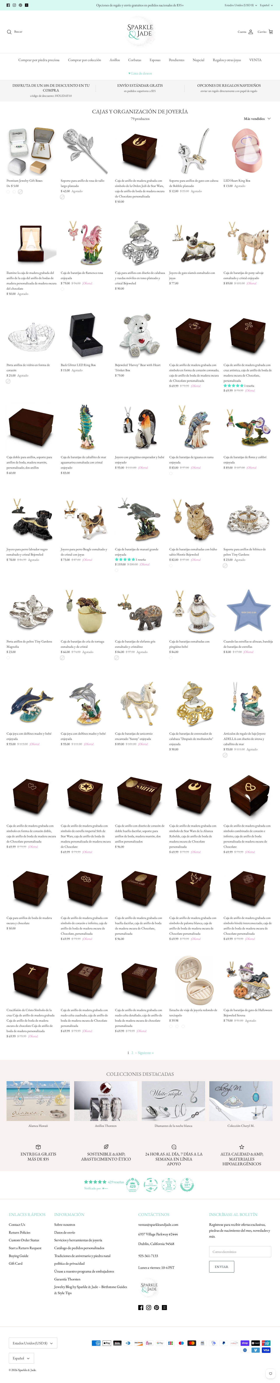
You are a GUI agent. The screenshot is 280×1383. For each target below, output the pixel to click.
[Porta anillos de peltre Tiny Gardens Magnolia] (31, 612)
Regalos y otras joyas (227, 59)
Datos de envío (64, 1232)
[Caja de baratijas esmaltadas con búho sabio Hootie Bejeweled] (194, 519)
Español (264, 5)
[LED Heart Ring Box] (248, 151)
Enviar (222, 1267)
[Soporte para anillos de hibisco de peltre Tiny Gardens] (248, 519)
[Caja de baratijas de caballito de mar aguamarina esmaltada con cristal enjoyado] (86, 427)
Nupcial (198, 59)
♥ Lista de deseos (140, 73)
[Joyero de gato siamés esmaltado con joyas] (194, 243)
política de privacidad (69, 1263)
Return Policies (19, 1232)
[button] (234, 385)
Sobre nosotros (64, 1224)
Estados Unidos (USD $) (239, 5)
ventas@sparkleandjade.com (158, 1224)
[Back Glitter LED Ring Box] (86, 335)
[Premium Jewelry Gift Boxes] (31, 151)
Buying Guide (18, 1255)
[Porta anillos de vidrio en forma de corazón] (31, 335)
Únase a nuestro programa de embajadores (84, 1271)
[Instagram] (14, 5)
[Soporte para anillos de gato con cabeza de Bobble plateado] (194, 151)
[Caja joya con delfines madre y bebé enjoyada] (31, 704)
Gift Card (16, 1263)
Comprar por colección (84, 59)
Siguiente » (146, 1052)
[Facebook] (8, 5)
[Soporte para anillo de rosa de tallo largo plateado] (86, 151)
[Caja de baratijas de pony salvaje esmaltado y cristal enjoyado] (248, 243)
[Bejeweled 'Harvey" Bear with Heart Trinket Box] (140, 335)
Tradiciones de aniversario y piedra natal (82, 1255)
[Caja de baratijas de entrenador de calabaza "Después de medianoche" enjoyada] (194, 704)
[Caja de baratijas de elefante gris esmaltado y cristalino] (140, 612)
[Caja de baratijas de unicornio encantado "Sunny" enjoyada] (140, 704)
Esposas (155, 59)
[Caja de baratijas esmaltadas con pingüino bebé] (194, 612)
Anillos (115, 59)
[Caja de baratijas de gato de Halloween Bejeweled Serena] (248, 980)
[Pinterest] (20, 5)
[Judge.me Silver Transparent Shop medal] (151, 1185)
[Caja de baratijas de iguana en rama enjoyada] (194, 427)
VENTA (255, 59)
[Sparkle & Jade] (140, 32)
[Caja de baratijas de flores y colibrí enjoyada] (248, 427)
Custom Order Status (24, 1240)
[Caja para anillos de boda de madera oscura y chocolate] (31, 888)
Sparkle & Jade (27, 1370)
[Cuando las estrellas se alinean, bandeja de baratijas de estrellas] (248, 612)
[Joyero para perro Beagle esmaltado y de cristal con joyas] (86, 519)
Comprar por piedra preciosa (39, 59)
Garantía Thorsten (67, 1279)
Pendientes (176, 59)
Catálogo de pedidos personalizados (79, 1247)
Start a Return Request (25, 1247)
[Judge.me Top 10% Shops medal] (187, 1185)
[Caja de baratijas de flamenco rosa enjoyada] (86, 243)
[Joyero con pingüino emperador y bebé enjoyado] (140, 427)
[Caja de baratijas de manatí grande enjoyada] (140, 519)
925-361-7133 (148, 1255)
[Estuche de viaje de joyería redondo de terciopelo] (194, 980)
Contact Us (17, 1224)
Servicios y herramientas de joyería (78, 1240)
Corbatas (134, 59)
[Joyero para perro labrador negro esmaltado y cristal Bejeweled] (31, 519)
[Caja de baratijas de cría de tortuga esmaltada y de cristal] (86, 612)
